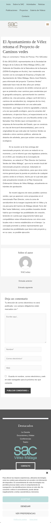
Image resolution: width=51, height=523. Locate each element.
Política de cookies (20, 519)
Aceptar (25, 499)
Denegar (25, 506)
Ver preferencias (25, 513)
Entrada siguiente (25, 287)
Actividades (31, 4)
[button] (47, 473)
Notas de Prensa (27, 57)
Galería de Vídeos (37, 10)
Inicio (8, 4)
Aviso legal (33, 519)
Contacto (25, 16)
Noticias (41, 4)
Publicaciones (11, 10)
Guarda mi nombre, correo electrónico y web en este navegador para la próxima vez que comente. (25, 379)
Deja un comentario (11, 57)
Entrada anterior (25, 281)
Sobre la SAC (18, 4)
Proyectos (24, 10)
